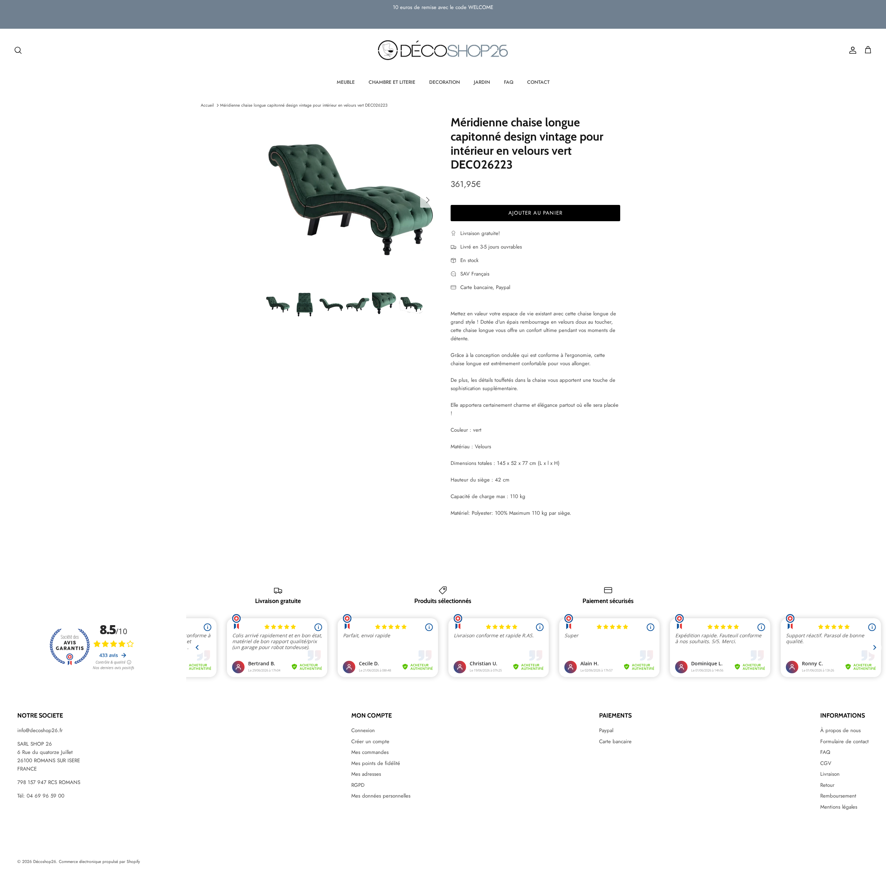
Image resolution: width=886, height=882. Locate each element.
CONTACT (538, 82)
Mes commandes (370, 752)
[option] (350, 200)
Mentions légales (838, 807)
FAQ (508, 82)
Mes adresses (366, 774)
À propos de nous (840, 730)
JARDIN (482, 82)
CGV (825, 763)
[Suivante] (427, 200)
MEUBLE (346, 82)
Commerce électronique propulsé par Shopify (99, 861)
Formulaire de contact (844, 741)
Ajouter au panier (535, 213)
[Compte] (851, 50)
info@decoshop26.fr (40, 730)
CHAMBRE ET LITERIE (392, 82)
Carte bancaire (615, 741)
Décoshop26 (44, 861)
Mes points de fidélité (375, 763)
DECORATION (444, 82)
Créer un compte (370, 741)
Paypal (606, 730)
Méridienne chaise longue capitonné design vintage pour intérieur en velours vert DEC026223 (304, 105)
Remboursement (838, 796)
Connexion (363, 730)
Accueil (207, 105)
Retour (827, 785)
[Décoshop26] (443, 50)
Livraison (830, 774)
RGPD (357, 785)
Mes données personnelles (380, 796)
